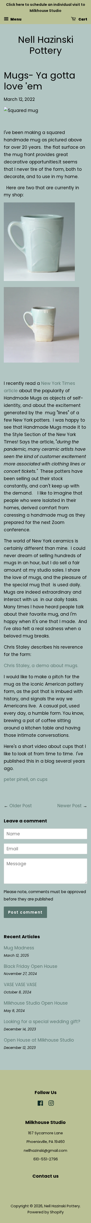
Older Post (20, 806)
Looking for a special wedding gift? (42, 1022)
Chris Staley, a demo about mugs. (41, 666)
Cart (82, 19)
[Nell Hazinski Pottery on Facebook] (40, 1104)
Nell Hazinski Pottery (45, 45)
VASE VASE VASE (20, 985)
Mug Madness (19, 948)
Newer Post (69, 806)
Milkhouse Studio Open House (36, 1003)
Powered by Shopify (46, 1212)
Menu (15, 19)
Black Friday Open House (30, 966)
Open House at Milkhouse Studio (39, 1040)
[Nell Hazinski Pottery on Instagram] (51, 1104)
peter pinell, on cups (26, 779)
